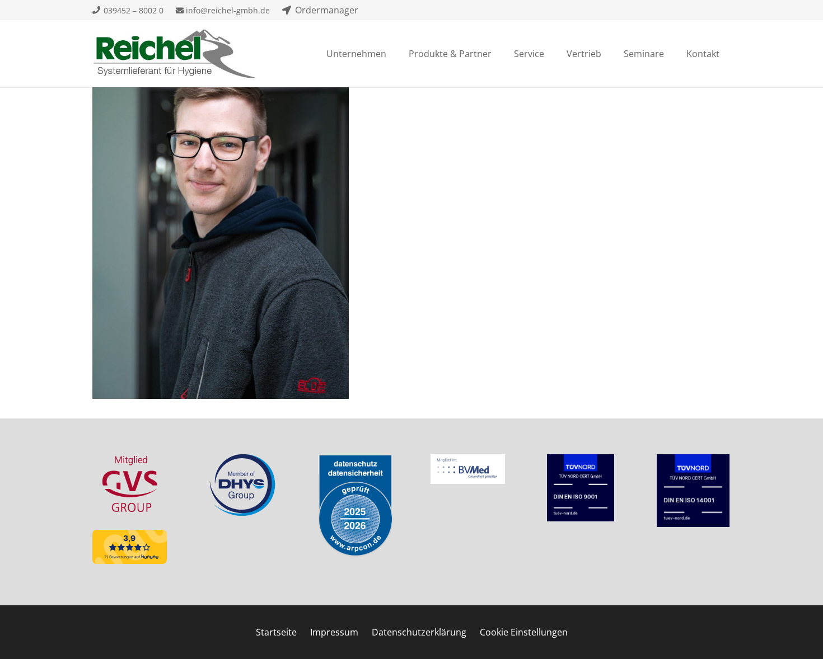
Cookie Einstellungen (524, 632)
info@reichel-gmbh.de (227, 10)
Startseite (276, 632)
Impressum (334, 632)
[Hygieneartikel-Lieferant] (174, 54)
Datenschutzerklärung (419, 632)
